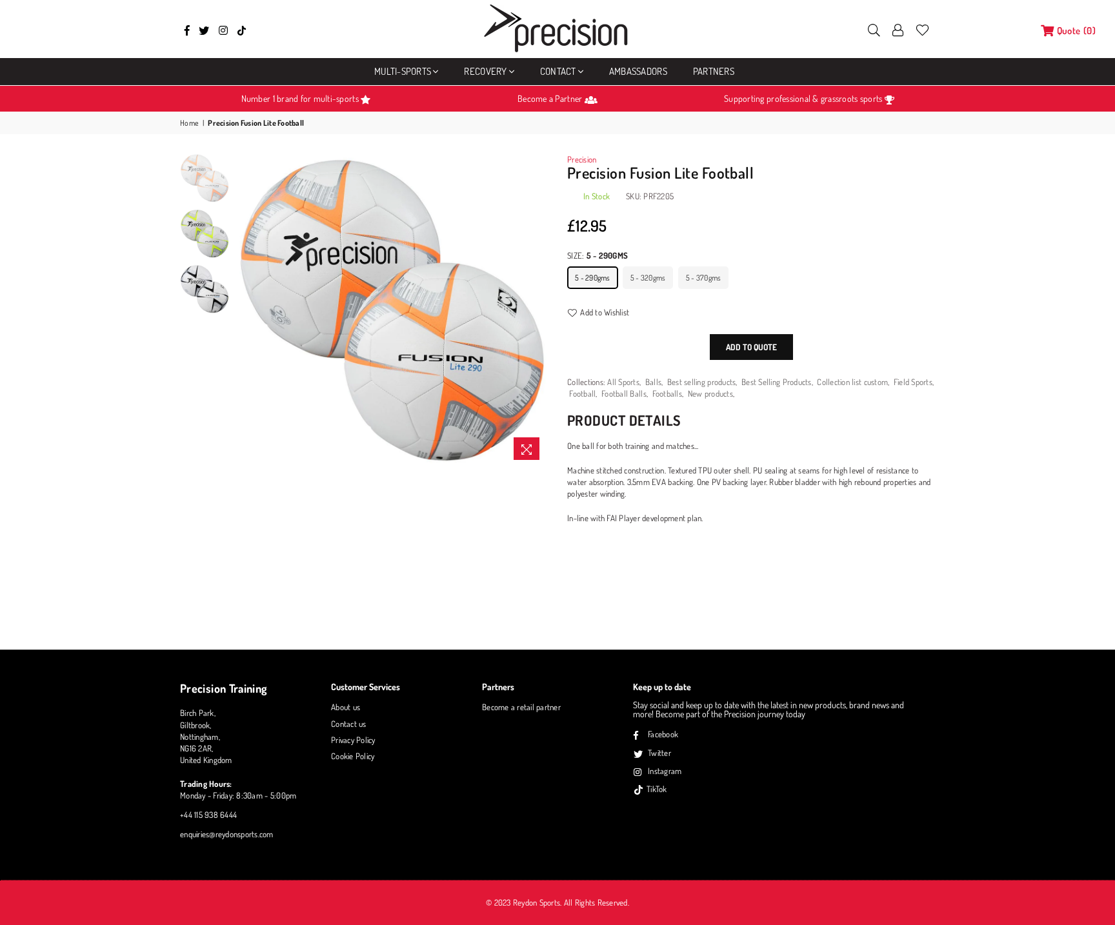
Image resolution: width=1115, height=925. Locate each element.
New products (710, 393)
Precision (581, 159)
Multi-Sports (402, 71)
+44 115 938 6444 (208, 815)
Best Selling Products (776, 382)
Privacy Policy (353, 740)
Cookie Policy (352, 756)
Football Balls (624, 393)
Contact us (349, 724)
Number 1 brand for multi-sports (301, 98)
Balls (653, 382)
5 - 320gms (648, 278)
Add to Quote (751, 347)
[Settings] (898, 29)
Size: (597, 255)
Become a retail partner (521, 707)
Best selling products (701, 382)
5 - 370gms (703, 278)
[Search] (874, 29)
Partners (713, 71)
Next (536, 310)
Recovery (485, 71)
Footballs (667, 393)
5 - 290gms (592, 278)
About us (345, 707)
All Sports (623, 382)
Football (582, 393)
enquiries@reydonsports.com (227, 834)
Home (189, 123)
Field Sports (913, 382)
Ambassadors (638, 71)
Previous (247, 310)
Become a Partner (550, 98)
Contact (558, 71)
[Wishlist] (922, 29)
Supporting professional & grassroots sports (804, 98)
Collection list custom (852, 382)
